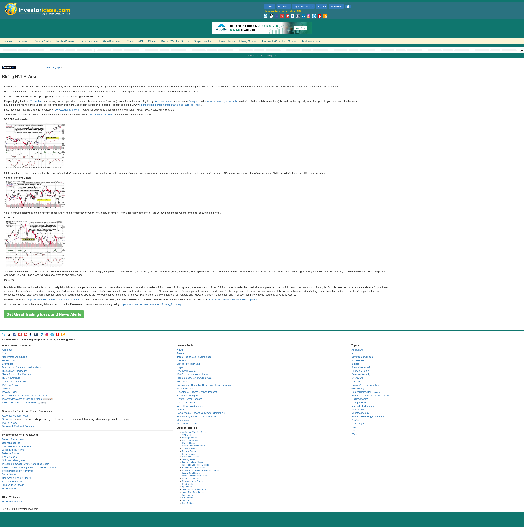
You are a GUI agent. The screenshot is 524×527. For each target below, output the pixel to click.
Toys (353, 427)
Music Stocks (9, 474)
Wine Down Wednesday (190, 406)
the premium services (101, 114)
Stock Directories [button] (111, 41)
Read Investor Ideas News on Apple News (25, 395)
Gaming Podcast (186, 402)
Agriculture (357, 349)
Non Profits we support (14, 356)
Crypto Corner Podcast (189, 398)
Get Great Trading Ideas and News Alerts (43, 314)
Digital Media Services (303, 6)
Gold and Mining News (14, 460)
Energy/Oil (357, 377)
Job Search (183, 360)
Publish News (336, 6)
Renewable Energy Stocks (16, 478)
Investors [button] (23, 41)
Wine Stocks (187, 497)
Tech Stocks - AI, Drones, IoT (194, 489)
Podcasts (182, 381)
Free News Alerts (186, 370)
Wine (354, 434)
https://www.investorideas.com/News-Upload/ (232, 299)
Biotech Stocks (188, 443)
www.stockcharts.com (67, 109)
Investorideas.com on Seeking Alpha (22, 398)
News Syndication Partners (17, 374)
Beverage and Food (362, 356)
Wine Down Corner (187, 423)
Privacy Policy (9, 392)
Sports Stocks (188, 486)
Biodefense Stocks (190, 440)
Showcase (7, 363)
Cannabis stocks (11, 442)
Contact (6, 353)
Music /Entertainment (363, 406)
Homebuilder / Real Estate (193, 467)
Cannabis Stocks (189, 448)
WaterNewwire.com (12, 501)
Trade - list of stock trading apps (194, 356)
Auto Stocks (187, 434)
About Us (7, 349)
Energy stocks (9, 456)
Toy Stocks (187, 500)
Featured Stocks (43, 41)
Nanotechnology (360, 413)
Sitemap (6, 388)
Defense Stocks (225, 41)
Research (182, 353)
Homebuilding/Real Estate (365, 392)
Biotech (355, 363)
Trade (130, 41)
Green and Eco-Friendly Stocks (195, 464)
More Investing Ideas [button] (311, 41)
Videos (180, 409)
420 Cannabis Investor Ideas (192, 374)
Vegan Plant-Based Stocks (193, 492)
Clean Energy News (13, 449)
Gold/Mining (357, 388)
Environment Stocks (190, 456)
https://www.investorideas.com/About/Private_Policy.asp (151, 304)
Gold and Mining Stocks (192, 462)
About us (269, 6)
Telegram (194, 101)
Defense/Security (360, 374)
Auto (353, 353)
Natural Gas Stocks (190, 478)
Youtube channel (163, 101)
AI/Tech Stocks (147, 41)
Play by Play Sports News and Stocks (197, 416)
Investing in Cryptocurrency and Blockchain (25, 463)
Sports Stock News (12, 481)
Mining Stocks (247, 41)
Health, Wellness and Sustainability (370, 395)
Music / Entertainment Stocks (194, 475)
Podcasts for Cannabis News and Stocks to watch (204, 385)
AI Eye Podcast (185, 388)
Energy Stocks (188, 453)
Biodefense (357, 360)
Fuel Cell (356, 381)
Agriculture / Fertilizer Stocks (194, 432)
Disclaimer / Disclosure (14, 370)
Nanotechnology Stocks (192, 481)
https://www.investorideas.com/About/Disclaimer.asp (55, 299)
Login (180, 367)
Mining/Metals (359, 402)
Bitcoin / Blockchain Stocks (193, 445)
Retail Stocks (187, 484)
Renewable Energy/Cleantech (367, 416)
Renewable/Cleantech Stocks (278, 41)
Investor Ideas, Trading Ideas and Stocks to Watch (29, 467)
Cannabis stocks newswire (16, 446)
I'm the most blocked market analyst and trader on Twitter (170, 104)
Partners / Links (10, 385)
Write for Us (8, 360)
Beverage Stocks (189, 437)
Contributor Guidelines (14, 381)
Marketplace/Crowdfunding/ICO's (195, 377)
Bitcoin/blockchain (361, 367)
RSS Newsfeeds (11, 377)
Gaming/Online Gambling (365, 385)
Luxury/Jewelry (359, 398)
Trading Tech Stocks (13, 484)
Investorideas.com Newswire (17, 470)
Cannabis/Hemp (360, 370)
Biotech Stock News (13, 439)
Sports (355, 420)
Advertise (322, 6)
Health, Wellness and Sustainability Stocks (200, 470)
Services (7, 419)
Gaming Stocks (188, 459)
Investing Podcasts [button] (65, 41)
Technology (357, 423)
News (180, 349)
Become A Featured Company (18, 426)
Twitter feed (36, 101)
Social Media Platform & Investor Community (201, 413)
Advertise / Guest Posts (15, 415)
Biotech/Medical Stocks (175, 41)
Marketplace (183, 420)
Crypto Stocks (202, 41)
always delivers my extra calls (221, 101)
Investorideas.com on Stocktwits (19, 402)
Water (354, 430)
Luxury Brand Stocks (191, 473)
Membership (283, 6)
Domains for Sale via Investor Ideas (21, 367)
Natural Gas (357, 409)
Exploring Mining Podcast (190, 395)
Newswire (8, 41)
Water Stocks (9, 488)
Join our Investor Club (189, 363)
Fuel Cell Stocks (189, 503)
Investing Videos (90, 41)
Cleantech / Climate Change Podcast (197, 392)
